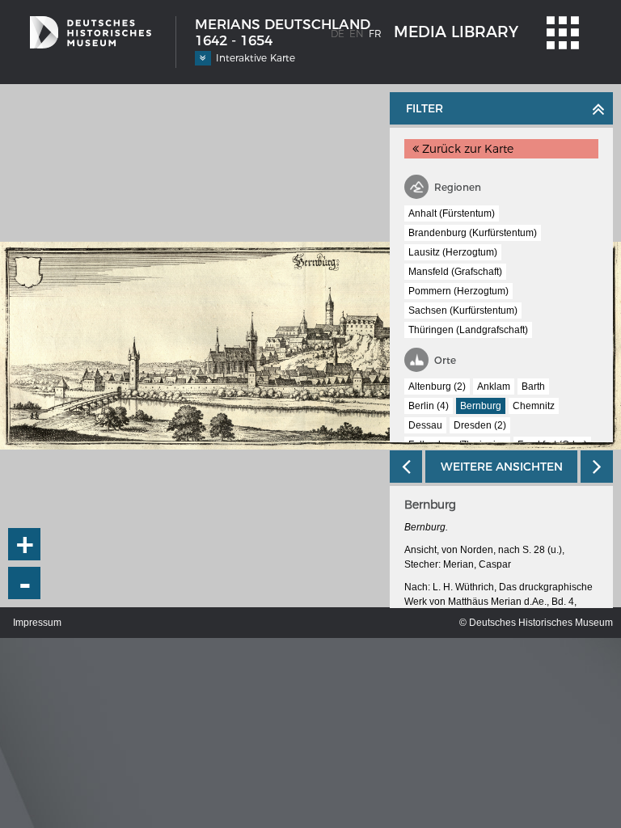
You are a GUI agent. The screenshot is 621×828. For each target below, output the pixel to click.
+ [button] (25, 544)
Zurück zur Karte (466, 149)
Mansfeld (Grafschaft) (455, 271)
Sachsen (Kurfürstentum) (463, 310)
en (356, 33)
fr (375, 33)
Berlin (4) (428, 406)
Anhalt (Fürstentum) (451, 213)
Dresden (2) (480, 425)
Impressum (37, 622)
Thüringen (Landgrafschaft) (468, 330)
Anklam (493, 386)
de (337, 33)
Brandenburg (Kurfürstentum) (472, 233)
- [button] (25, 583)
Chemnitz (534, 406)
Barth (533, 386)
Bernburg (480, 406)
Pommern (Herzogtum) (458, 291)
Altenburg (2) (437, 386)
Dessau (425, 425)
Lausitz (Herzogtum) (452, 252)
